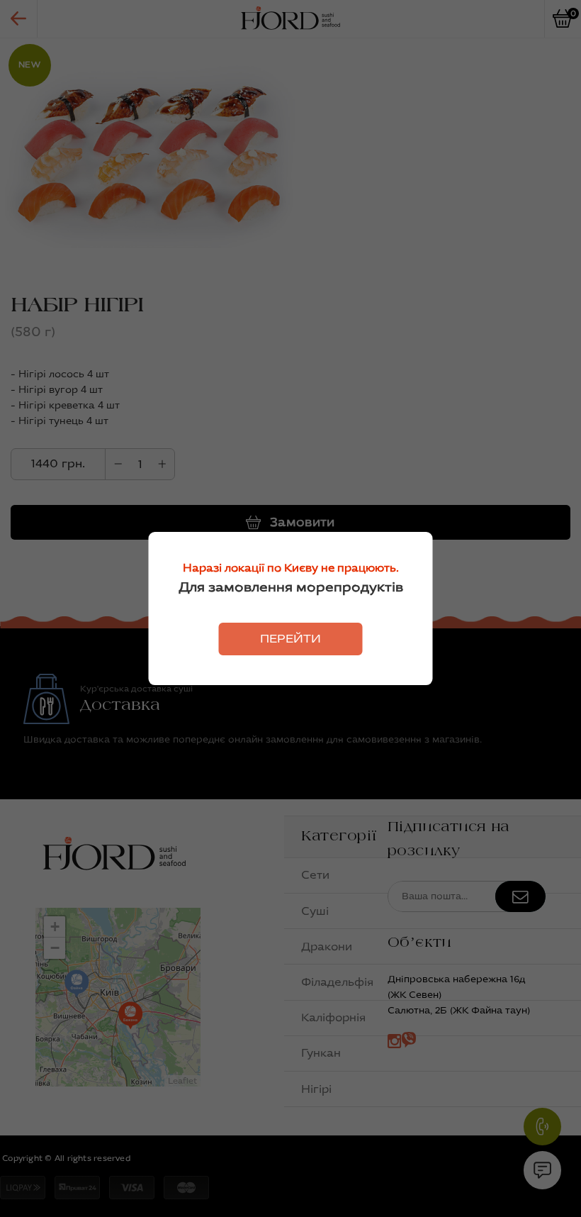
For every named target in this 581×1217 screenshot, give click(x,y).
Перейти (290, 638)
